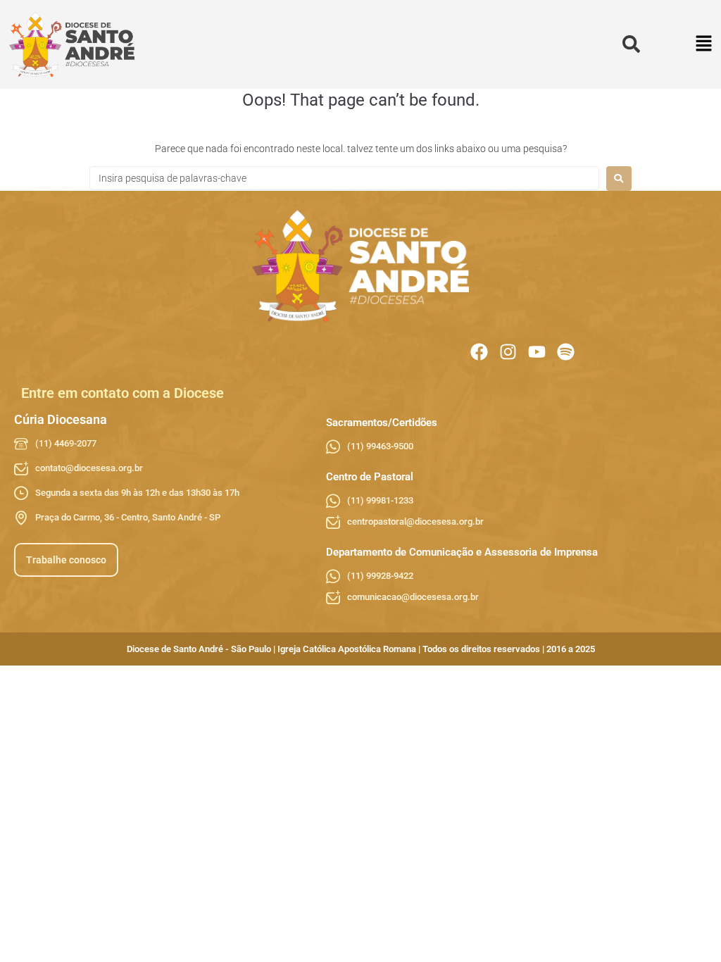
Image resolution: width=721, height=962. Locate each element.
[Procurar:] (344, 178)
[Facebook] (479, 352)
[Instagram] (508, 352)
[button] (704, 44)
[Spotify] (566, 352)
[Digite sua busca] (631, 45)
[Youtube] (537, 352)
